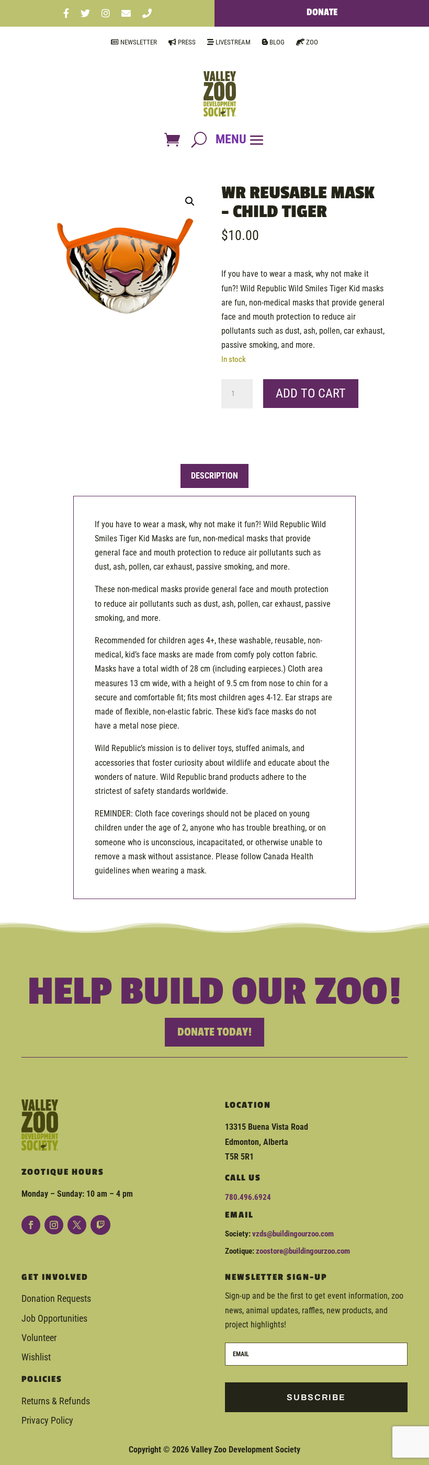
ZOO (311, 42)
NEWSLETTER (138, 42)
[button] (189, 201)
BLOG (276, 42)
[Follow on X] (76, 1225)
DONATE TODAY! (214, 1032)
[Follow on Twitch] (100, 1225)
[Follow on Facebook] (30, 1225)
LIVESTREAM (232, 42)
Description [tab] (214, 476)
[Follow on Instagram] (53, 1225)
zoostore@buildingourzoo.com (303, 1251)
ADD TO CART (311, 393)
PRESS (186, 42)
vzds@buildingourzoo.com (293, 1234)
